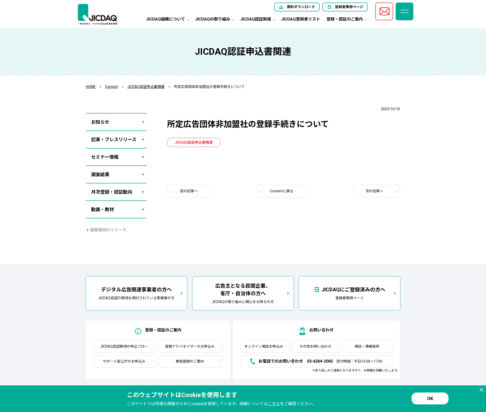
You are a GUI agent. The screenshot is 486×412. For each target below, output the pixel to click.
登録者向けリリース (108, 230)
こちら (274, 403)
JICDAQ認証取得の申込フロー (124, 346)
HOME (91, 87)
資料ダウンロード (301, 7)
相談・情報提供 (367, 346)
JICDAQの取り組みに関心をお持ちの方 (243, 293)
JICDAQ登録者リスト (300, 19)
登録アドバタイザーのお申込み (190, 346)
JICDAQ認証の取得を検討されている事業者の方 (136, 293)
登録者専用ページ (349, 7)
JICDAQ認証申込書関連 (146, 87)
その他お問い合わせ (315, 346)
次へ (374, 191)
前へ (189, 191)
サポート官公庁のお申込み (124, 361)
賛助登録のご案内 (190, 361)
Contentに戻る (281, 191)
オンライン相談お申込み (263, 346)
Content (111, 87)
